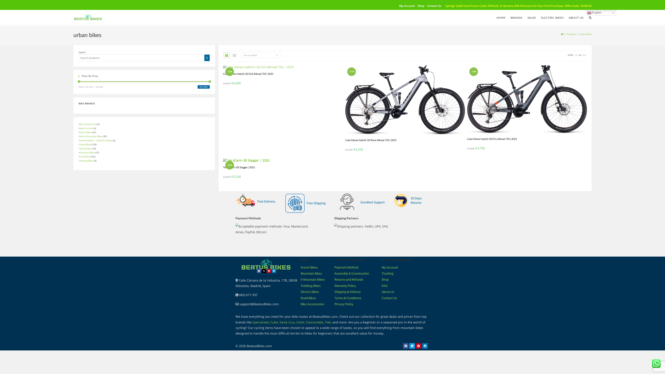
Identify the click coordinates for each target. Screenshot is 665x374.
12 (576, 55)
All (584, 55)
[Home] (562, 34)
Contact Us (434, 6)
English (596, 12)
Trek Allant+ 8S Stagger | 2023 (239, 167)
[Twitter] (412, 346)
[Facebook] (259, 271)
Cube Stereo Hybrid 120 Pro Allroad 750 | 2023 (492, 139)
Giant (300, 322)
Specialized (260, 322)
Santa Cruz (287, 322)
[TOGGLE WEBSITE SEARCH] (590, 18)
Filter (204, 87)
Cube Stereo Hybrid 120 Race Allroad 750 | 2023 (370, 140)
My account (407, 6)
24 (580, 55)
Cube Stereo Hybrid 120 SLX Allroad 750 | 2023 (248, 74)
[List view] (234, 55)
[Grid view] (227, 55)
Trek (328, 322)
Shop (421, 6)
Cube (274, 322)
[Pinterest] (269, 271)
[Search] (207, 57)
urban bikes (585, 34)
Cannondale (314, 322)
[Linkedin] (274, 271)
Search (82, 52)
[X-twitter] (264, 271)
